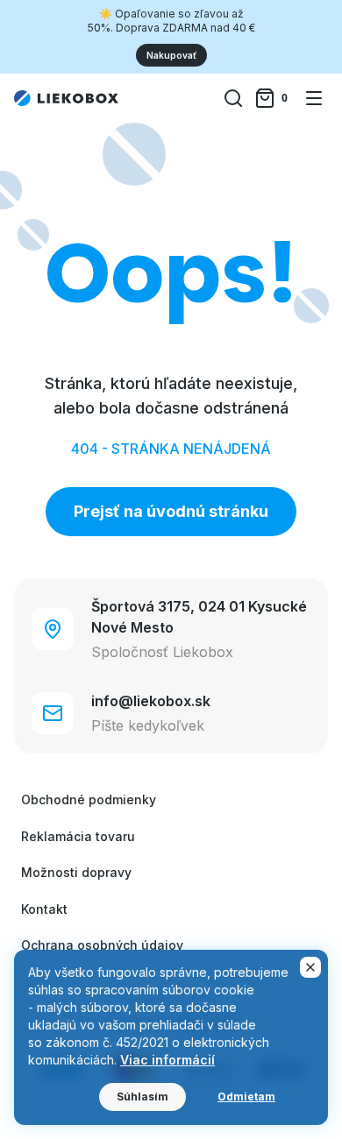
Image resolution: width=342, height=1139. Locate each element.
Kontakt (44, 909)
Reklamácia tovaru (78, 836)
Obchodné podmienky (88, 799)
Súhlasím (142, 1096)
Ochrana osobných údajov (102, 944)
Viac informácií (167, 1059)
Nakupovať (171, 55)
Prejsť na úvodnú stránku (171, 511)
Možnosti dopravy (76, 872)
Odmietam (246, 1096)
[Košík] (273, 98)
